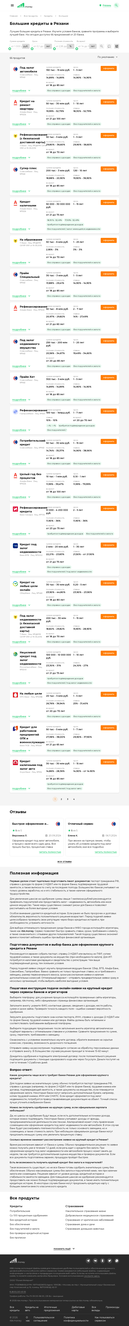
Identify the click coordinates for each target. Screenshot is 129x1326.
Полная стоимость (63, 41)
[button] (12, 5)
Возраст (81, 41)
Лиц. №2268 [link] (36, 697)
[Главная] (24, 5)
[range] (20, 46)
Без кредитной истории (23, 1220)
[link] (88, 1260)
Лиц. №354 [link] (40, 413)
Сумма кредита (17, 41)
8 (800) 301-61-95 (18, 1291)
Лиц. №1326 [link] (38, 310)
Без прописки (18, 1237)
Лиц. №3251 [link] (36, 745)
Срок (34, 41)
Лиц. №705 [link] (39, 514)
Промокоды (112, 1307)
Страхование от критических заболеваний (89, 1220)
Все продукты (31, 16)
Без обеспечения (20, 1224)
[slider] (20, 48)
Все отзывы (65, 861)
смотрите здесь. (92, 1276)
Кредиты (48, 16)
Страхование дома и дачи (80, 1224)
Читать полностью (50, 852)
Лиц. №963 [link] (39, 447)
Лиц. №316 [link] (37, 772)
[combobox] (107, 57)
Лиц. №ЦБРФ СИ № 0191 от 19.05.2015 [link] (33, 146)
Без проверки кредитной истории (29, 1233)
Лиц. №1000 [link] (36, 555)
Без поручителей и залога (24, 1228)
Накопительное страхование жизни (85, 1211)
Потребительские (20, 1211)
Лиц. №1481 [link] (37, 593)
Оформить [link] (108, 68)
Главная (14, 16)
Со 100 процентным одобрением (29, 1215)
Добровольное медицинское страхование (89, 1215)
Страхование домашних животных (84, 1228)
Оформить (108, 441)
